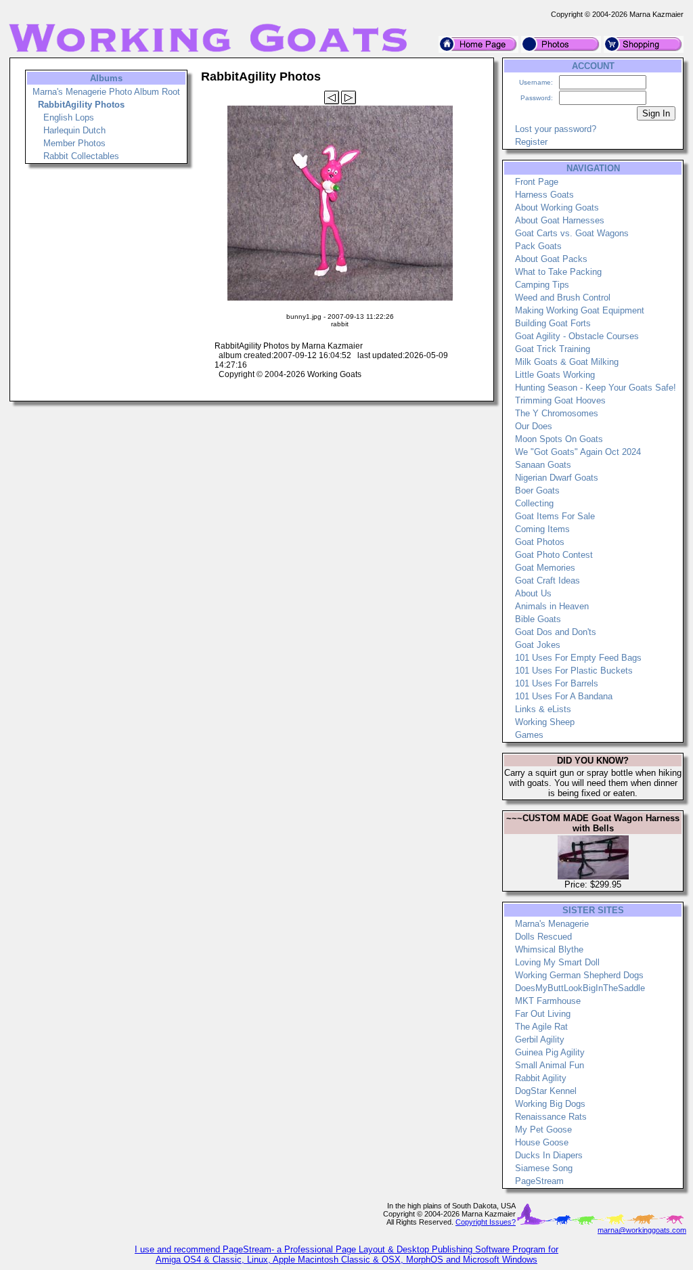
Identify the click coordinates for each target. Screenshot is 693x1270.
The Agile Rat (541, 1027)
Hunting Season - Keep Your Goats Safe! (595, 387)
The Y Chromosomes (556, 413)
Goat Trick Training (552, 349)
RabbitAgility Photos (81, 105)
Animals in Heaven (552, 606)
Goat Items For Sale (555, 516)
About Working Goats (557, 207)
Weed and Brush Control (562, 297)
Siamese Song (544, 1168)
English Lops (68, 117)
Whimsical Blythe (549, 949)
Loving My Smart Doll (557, 962)
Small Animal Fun (549, 1065)
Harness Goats (544, 195)
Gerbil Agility (539, 1039)
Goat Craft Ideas (547, 580)
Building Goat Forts (553, 323)
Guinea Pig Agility (550, 1052)
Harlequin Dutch (74, 130)
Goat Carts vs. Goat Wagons (572, 233)
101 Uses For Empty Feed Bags (578, 658)
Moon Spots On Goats (559, 439)
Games (529, 735)
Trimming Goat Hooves (560, 400)
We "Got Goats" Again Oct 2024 (578, 452)
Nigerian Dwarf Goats (556, 478)
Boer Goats (537, 490)
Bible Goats (538, 619)
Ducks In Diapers (549, 1155)
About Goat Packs (551, 259)
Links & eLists (543, 709)
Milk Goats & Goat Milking (567, 362)
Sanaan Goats (543, 465)
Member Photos (74, 143)
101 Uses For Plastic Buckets (574, 670)
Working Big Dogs (550, 1104)
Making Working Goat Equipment (579, 310)
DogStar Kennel (546, 1091)
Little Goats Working (555, 375)
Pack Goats (538, 246)
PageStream (539, 1181)
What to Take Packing (558, 272)
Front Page (536, 182)
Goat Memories (545, 568)
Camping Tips (542, 285)
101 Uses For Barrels (556, 683)
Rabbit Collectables (81, 156)
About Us (533, 593)
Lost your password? (555, 129)
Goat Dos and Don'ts (555, 632)
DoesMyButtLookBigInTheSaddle (580, 988)
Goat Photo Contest (554, 555)
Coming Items (542, 529)
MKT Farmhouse (548, 1001)
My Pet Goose (543, 1129)
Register (531, 142)
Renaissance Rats (551, 1117)
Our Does (533, 426)
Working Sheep (545, 722)
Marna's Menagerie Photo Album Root (106, 92)
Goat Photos (539, 542)
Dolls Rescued (543, 937)
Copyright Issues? (485, 1222)
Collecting (534, 503)
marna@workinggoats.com (642, 1230)
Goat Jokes (537, 645)
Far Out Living (543, 1014)
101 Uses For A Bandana (563, 696)
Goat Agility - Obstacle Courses (577, 336)
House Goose (541, 1142)
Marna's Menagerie (552, 924)
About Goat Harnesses (559, 220)
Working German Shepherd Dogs (579, 975)
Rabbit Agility (540, 1078)
